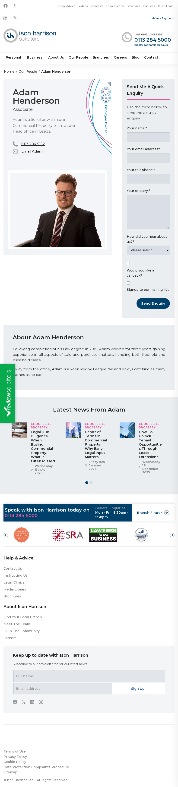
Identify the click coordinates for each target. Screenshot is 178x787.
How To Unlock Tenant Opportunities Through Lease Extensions (150, 444)
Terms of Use (14, 751)
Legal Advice (66, 6)
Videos (83, 6)
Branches (101, 57)
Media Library (14, 589)
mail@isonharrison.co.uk (151, 45)
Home (9, 71)
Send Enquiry (153, 303)
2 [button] (91, 483)
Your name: (137, 128)
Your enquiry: (138, 191)
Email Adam (32, 151)
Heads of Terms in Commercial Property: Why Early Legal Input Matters (96, 444)
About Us (56, 57)
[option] (35, 450)
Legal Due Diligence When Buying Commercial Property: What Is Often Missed (43, 446)
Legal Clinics (14, 582)
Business (34, 57)
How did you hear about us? (147, 239)
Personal (13, 57)
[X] (15, 6)
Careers (120, 57)
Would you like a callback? (140, 273)
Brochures (133, 6)
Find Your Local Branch (22, 617)
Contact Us (12, 568)
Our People (78, 57)
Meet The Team (16, 624)
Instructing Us (15, 575)
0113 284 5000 (152, 40)
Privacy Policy (15, 757)
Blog (136, 57)
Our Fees (149, 6)
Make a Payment (162, 18)
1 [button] (86, 483)
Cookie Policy (14, 762)
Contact (151, 57)
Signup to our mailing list (148, 289)
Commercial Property (41, 425)
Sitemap (10, 772)
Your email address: (143, 149)
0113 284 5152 (33, 144)
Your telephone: (141, 170)
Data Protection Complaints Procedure (36, 767)
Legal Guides (115, 6)
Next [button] (172, 533)
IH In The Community (21, 631)
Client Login (165, 6)
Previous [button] (5, 535)
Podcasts (97, 6)
